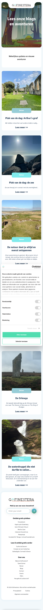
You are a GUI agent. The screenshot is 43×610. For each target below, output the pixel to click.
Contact (21, 571)
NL (4, 6)
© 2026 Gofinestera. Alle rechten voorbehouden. (21, 587)
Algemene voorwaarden (21, 594)
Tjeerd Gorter (21, 563)
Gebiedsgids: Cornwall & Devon (21, 551)
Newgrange (21, 534)
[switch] (38, 307)
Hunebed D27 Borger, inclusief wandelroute (21, 537)
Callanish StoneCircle (21, 532)
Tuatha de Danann (21, 546)
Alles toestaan (21, 335)
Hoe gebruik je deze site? (21, 578)
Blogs (21, 568)
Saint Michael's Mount (21, 527)
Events (22, 573)
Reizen (22, 566)
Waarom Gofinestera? (21, 561)
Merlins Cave (21, 529)
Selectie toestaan (22, 341)
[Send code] (34, 511)
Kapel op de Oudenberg (21, 524)
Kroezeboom (21, 522)
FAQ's (21, 576)
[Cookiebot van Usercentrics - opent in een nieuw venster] (32, 267)
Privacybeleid (17, 591)
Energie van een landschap (22, 549)
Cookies (27, 591)
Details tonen (32, 328)
